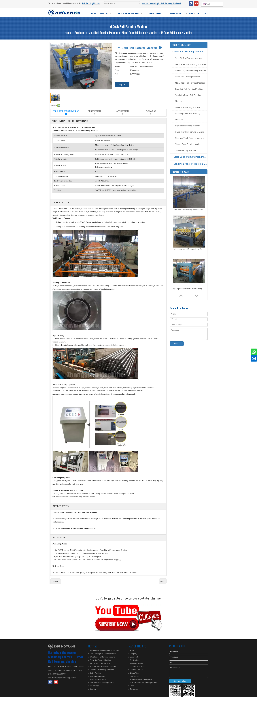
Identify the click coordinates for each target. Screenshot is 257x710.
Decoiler (93, 689)
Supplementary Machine (185, 150)
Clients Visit (134, 673)
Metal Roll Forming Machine (188, 51)
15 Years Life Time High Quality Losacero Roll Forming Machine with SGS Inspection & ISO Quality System (189, 288)
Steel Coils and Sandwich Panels (190, 157)
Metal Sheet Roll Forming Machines (190, 64)
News (132, 686)
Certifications (134, 660)
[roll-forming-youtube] (128, 617)
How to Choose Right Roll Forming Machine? (161, 3)
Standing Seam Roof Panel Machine (103, 667)
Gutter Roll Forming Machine (187, 107)
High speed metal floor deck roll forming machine (189, 210)
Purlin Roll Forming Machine (187, 77)
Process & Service (136, 663)
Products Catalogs (136, 670)
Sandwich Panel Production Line (190, 164)
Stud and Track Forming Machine (189, 138)
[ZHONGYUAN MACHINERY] (61, 646)
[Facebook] (191, 3)
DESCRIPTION (94, 111)
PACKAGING (150, 111)
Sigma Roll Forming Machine (187, 126)
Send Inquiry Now (180, 681)
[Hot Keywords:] (139, 3)
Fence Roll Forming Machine (100, 660)
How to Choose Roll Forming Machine (144, 683)
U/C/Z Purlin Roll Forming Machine (102, 657)
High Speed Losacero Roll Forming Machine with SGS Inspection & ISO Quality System (189, 249)
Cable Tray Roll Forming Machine (189, 132)
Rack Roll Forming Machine (100, 663)
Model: (117, 66)
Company (133, 654)
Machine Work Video (137, 667)
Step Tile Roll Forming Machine (188, 58)
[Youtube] (196, 3)
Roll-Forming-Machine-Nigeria (141, 679)
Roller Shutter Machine (98, 679)
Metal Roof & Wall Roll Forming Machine (104, 650)
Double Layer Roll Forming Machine (190, 70)
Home (132, 650)
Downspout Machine (97, 676)
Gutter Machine (95, 673)
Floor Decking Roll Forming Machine (103, 654)
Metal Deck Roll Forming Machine (190, 83)
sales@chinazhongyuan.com (65, 678)
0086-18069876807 (59, 674)
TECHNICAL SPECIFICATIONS (66, 111)
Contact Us (134, 689)
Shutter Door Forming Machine (188, 144)
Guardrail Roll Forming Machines (102, 670)
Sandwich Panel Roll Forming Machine (188, 98)
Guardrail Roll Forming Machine (189, 89)
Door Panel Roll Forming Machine (102, 683)
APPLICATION (122, 111)
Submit (176, 343)
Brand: (117, 70)
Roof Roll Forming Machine (65, 659)
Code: (117, 74)
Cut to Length (94, 686)
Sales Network (135, 676)
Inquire (122, 84)
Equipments (134, 657)
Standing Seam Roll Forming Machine (187, 116)
